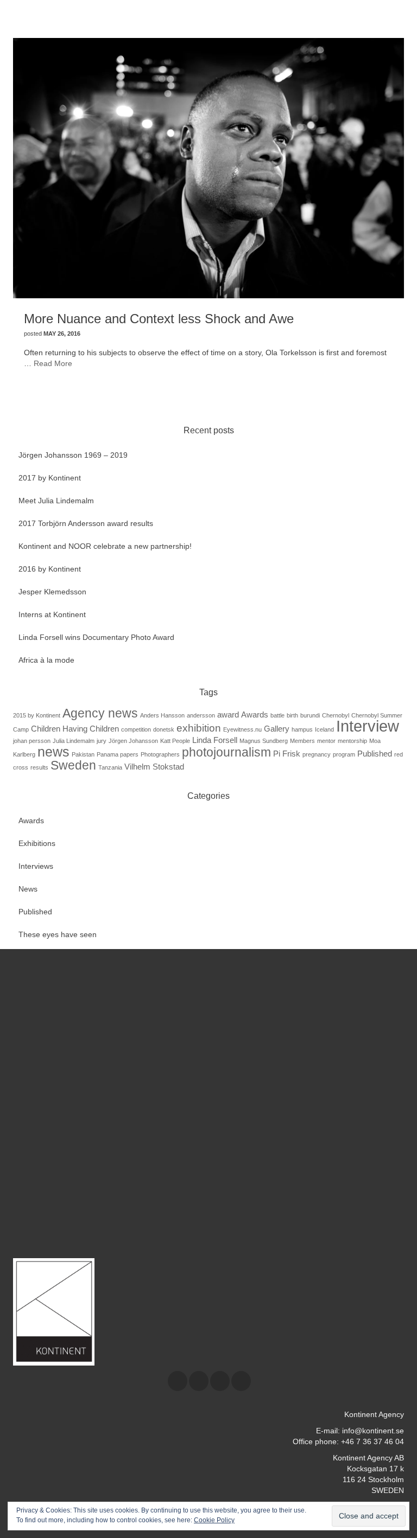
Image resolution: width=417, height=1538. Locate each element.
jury (101, 741)
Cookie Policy (214, 1520)
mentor (326, 741)
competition (136, 729)
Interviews (35, 866)
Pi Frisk (286, 753)
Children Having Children (75, 728)
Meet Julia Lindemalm (56, 500)
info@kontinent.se (373, 1430)
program (344, 754)
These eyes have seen (57, 934)
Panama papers (117, 754)
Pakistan (83, 754)
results (39, 767)
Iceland (324, 729)
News (27, 889)
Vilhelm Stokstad (154, 766)
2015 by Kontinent (36, 715)
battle (277, 715)
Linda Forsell (214, 740)
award (228, 714)
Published (374, 753)
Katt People (175, 741)
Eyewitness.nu (242, 729)
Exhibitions (36, 843)
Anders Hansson (162, 715)
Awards (254, 714)
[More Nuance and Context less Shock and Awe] (208, 167)
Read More (53, 363)
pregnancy (316, 754)
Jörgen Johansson (133, 741)
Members (302, 741)
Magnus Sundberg (263, 741)
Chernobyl (335, 715)
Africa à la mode (46, 660)
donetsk (163, 729)
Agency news (100, 713)
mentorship (352, 741)
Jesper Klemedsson (52, 591)
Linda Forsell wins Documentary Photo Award (96, 637)
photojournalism (226, 752)
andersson (201, 715)
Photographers (160, 754)
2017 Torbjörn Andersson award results (85, 523)
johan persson (31, 741)
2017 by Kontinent (49, 477)
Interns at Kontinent (52, 614)
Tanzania (110, 767)
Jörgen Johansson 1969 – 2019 (73, 455)
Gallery (276, 728)
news (53, 751)
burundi (310, 715)
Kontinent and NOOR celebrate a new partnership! (105, 546)
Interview (367, 726)
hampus (302, 729)
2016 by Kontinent (49, 569)
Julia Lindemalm (73, 741)
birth (292, 715)
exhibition (198, 728)
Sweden (73, 765)
